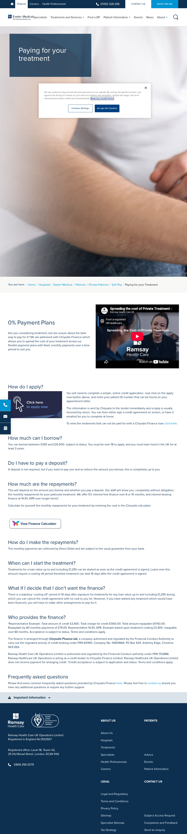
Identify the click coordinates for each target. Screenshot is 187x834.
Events (148, 762)
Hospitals (44, 285)
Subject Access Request (159, 815)
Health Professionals (54, 3)
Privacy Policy (109, 808)
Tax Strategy (108, 830)
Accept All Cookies (107, 108)
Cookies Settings (80, 108)
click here (170, 423)
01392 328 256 (109, 4)
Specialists (107, 755)
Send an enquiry (154, 830)
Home (32, 285)
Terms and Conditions (114, 801)
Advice (148, 755)
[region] (95, 100)
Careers (34, 3)
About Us (107, 733)
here (119, 683)
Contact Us (138, 4)
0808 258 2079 (24, 764)
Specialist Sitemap (112, 823)
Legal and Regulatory (114, 794)
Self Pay (117, 285)
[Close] (146, 88)
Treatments (108, 747)
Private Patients (98, 285)
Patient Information (156, 769)
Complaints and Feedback (161, 823)
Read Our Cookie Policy (102, 98)
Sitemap (106, 815)
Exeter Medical (63, 285)
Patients (21, 3)
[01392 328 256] (5, 405)
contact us (154, 683)
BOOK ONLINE (164, 4)
